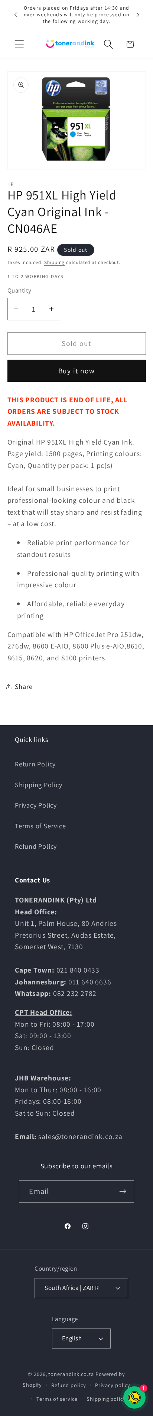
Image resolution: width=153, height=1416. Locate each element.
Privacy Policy (36, 805)
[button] (19, 44)
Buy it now (76, 371)
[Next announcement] (138, 15)
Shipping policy (106, 1398)
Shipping (54, 262)
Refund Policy (36, 846)
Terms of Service (40, 825)
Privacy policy (112, 1385)
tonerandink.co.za (71, 1373)
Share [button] (24, 686)
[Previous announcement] (15, 15)
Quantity (19, 290)
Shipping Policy (38, 784)
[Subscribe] (123, 1191)
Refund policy (68, 1385)
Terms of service (57, 1398)
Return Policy (35, 763)
